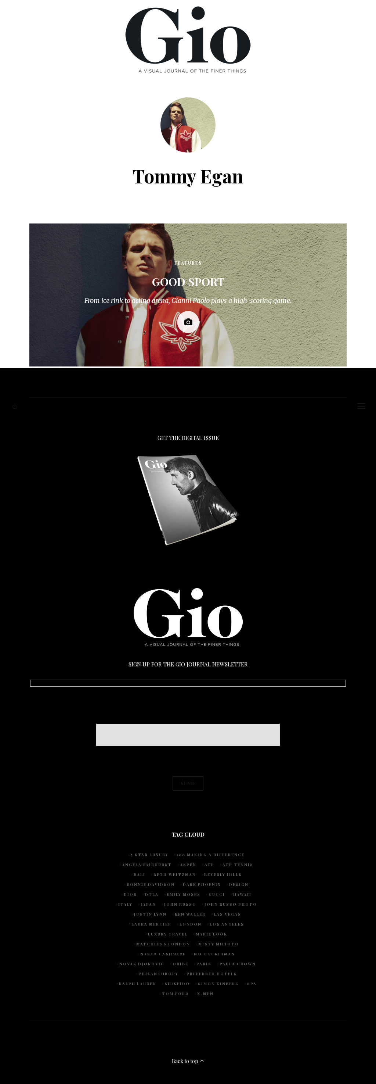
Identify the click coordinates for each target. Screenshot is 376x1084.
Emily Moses (183, 894)
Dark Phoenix (202, 884)
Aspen (188, 864)
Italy (125, 904)
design (239, 884)
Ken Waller (190, 914)
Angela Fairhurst (147, 864)
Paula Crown (238, 963)
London (191, 924)
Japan (148, 904)
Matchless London (163, 944)
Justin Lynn (150, 914)
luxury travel (168, 934)
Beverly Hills (223, 874)
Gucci (217, 894)
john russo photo (231, 904)
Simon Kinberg (218, 983)
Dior (130, 894)
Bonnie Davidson (151, 884)
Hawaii (242, 894)
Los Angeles (227, 924)
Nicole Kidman (214, 953)
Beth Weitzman (174, 874)
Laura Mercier (151, 924)
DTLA (152, 894)
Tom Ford (175, 993)
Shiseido (177, 983)
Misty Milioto (218, 944)
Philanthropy (158, 973)
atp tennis (238, 864)
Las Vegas (227, 914)
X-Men (205, 993)
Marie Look (211, 934)
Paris (204, 963)
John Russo (180, 904)
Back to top (185, 1061)
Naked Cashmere (163, 953)
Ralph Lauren (137, 983)
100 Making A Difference (211, 854)
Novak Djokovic (141, 963)
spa (252, 983)
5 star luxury (150, 854)
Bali (139, 874)
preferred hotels (212, 973)
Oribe (180, 963)
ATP (209, 864)
